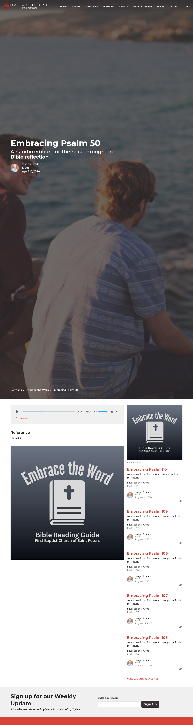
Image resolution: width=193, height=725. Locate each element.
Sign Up (150, 704)
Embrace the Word (37, 390)
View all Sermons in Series (142, 679)
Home (63, 6)
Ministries (91, 6)
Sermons (108, 6)
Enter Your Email (108, 698)
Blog (160, 6)
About (76, 6)
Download (21, 418)
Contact (174, 6)
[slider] (48, 411)
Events (123, 6)
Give (187, 6)
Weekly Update (143, 6)
